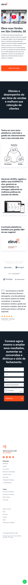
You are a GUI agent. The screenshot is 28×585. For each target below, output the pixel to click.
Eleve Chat (5, 477)
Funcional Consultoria (8, 494)
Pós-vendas (6, 469)
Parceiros (5, 514)
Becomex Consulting (8, 491)
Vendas (5, 466)
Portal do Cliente (7, 474)
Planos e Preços (7, 509)
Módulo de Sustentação (9, 471)
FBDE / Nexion (6, 497)
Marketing (5, 463)
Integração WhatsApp (8, 480)
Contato (5, 517)
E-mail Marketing (7, 482)
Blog (4, 511)
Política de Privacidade (8, 522)
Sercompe (5, 500)
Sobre (4, 520)
